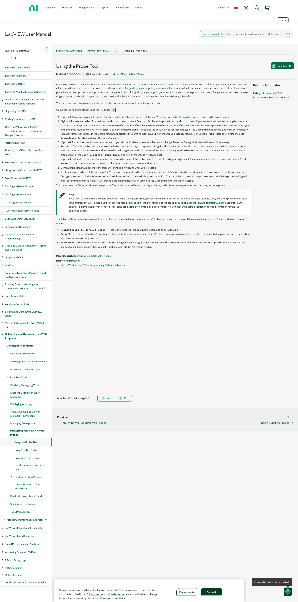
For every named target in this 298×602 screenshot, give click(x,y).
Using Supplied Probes (26, 450)
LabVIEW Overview (15, 75)
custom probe (83, 103)
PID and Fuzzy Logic (16, 560)
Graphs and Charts (15, 257)
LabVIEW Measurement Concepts (23, 527)
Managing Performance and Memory (27, 519)
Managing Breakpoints (22, 423)
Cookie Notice (116, 594)
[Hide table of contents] (47, 49)
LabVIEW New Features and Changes (25, 91)
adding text (135, 202)
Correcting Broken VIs (22, 353)
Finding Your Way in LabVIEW (21, 119)
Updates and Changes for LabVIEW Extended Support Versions (24, 101)
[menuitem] (51, 8)
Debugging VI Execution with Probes (27, 432)
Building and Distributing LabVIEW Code (23, 313)
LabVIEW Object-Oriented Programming (19, 236)
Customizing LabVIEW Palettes (22, 210)
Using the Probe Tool (26, 442)
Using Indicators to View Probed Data (27, 486)
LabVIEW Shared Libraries (19, 536)
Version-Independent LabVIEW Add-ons (25, 325)
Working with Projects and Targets (23, 162)
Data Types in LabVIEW (18, 178)
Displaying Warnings (21, 404)
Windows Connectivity (17, 304)
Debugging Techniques (20, 345)
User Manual (138, 74)
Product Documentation (69, 50)
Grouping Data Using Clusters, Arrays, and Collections (25, 247)
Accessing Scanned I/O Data (21, 552)
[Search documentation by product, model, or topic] (288, 34)
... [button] (116, 50)
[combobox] (241, 33)
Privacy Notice (95, 594)
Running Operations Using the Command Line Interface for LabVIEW (26, 286)
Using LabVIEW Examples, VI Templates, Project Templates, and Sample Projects (24, 131)
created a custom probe (74, 125)
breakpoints (166, 88)
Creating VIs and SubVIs (18, 202)
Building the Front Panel (18, 194)
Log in (283, 20)
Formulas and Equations (18, 226)
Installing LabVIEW (15, 142)
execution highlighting (124, 88)
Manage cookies (187, 591)
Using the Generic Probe (27, 458)
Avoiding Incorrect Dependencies (28, 361)
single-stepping (145, 88)
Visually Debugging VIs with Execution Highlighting (25, 413)
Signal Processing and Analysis (22, 544)
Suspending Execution (22, 503)
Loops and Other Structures (20, 218)
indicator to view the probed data (143, 103)
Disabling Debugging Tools (24, 385)
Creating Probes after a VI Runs (28, 467)
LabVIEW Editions (15, 83)
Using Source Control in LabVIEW (23, 170)
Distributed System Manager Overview (26, 582)
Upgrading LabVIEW (16, 111)
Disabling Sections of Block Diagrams (25, 394)
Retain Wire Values (189, 117)
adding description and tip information (201, 202)
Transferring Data (14, 296)
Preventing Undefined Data (25, 369)
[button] (222, 34)
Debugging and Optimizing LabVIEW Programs (26, 336)
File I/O (9, 265)
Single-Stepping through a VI (26, 496)
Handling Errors (18, 377)
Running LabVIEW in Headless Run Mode (24, 152)
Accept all (211, 591)
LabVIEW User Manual (17, 67)
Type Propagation (20, 511)
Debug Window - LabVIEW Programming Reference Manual (93, 265)
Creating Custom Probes (27, 477)
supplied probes (104, 103)
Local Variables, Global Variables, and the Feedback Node (25, 275)
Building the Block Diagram (19, 186)
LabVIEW (121, 74)
